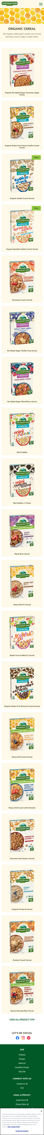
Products (22, 1054)
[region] (22, 1121)
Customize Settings (22, 1131)
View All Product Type (22, 1019)
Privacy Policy (22, 1104)
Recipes (22, 1059)
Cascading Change (22, 1067)
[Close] (41, 1111)
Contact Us (22, 1083)
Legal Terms (22, 1100)
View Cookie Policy (13, 1127)
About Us (22, 1063)
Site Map (22, 1071)
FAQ (22, 1088)
